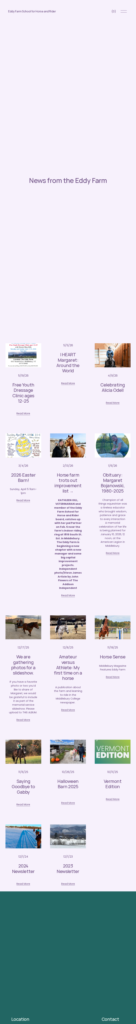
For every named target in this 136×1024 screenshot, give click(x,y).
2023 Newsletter (68, 868)
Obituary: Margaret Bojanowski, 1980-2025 (112, 483)
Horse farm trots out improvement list (67, 483)
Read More (23, 413)
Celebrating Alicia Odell (112, 387)
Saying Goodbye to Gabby (23, 786)
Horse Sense (112, 657)
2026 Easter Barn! (23, 477)
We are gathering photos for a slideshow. (23, 665)
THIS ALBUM (29, 712)
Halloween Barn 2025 (67, 784)
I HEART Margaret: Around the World (68, 362)
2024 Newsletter (23, 868)
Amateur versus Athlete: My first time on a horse (68, 667)
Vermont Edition (112, 784)
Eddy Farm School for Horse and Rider (32, 11)
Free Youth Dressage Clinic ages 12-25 (23, 393)
